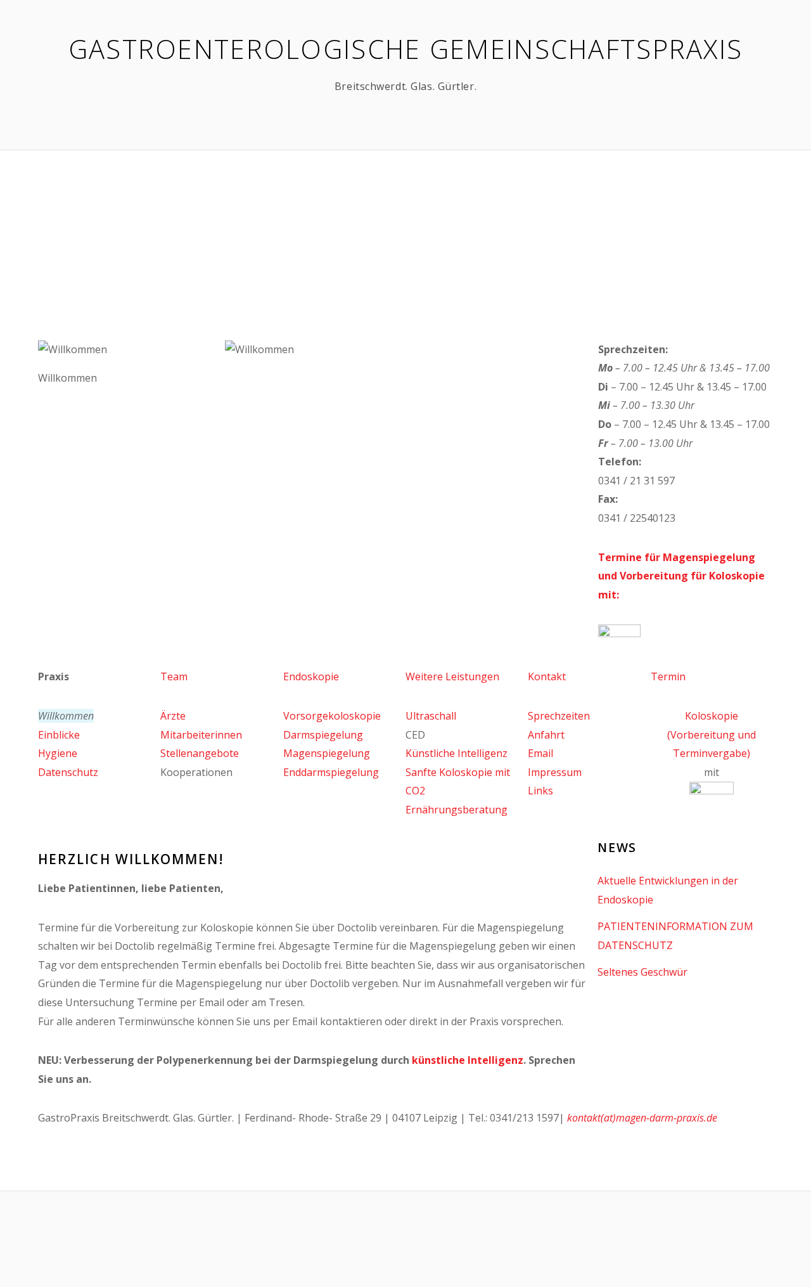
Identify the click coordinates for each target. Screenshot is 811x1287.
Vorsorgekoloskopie (332, 716)
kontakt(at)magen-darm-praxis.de (642, 1118)
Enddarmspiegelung (331, 772)
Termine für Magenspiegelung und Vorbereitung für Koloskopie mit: (681, 576)
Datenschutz (68, 772)
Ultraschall (431, 716)
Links (540, 791)
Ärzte (173, 716)
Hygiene (57, 753)
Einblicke (59, 735)
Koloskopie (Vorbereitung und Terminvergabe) (711, 734)
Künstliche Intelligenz (457, 753)
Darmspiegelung (323, 735)
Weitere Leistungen (452, 676)
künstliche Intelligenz (467, 1060)
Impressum (555, 772)
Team (174, 676)
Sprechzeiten (559, 716)
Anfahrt (546, 735)
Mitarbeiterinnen (201, 735)
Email (540, 753)
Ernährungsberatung (457, 810)
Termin (668, 676)
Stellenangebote (199, 753)
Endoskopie (311, 676)
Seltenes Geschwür (642, 972)
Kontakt (547, 676)
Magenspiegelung (326, 753)
